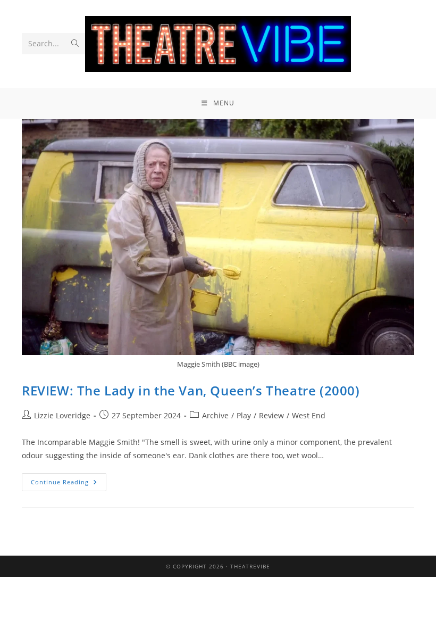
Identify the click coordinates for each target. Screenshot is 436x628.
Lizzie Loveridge (62, 415)
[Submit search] (75, 43)
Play (244, 415)
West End (308, 415)
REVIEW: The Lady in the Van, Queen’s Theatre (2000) (191, 390)
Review (271, 415)
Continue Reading (68, 479)
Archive (215, 415)
